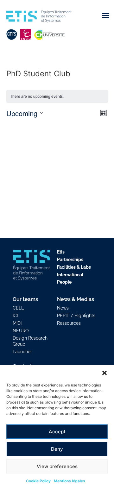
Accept (57, 432)
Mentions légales (69, 481)
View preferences (57, 466)
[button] (104, 373)
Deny (57, 449)
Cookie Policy (38, 481)
